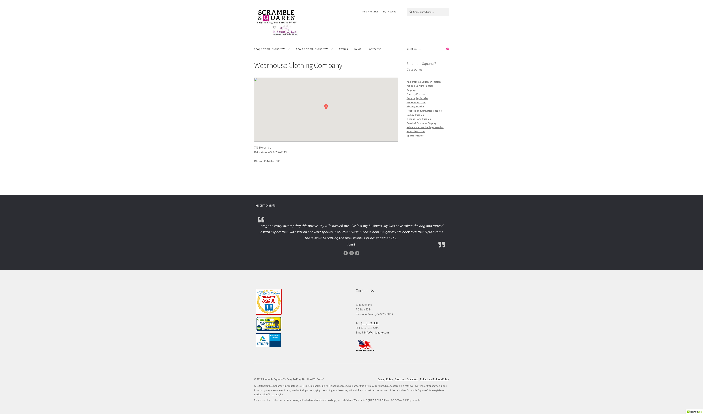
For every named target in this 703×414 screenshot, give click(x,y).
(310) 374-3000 (370, 323)
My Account (389, 11)
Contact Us (374, 49)
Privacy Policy (385, 379)
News (357, 49)
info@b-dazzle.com (376, 332)
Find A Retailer (370, 11)
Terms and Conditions (406, 379)
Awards (343, 49)
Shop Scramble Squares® (269, 49)
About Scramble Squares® (312, 49)
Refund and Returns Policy (434, 379)
